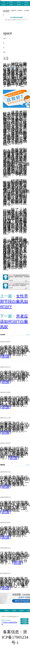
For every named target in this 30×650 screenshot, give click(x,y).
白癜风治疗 (20, 10)
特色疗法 (4, 4)
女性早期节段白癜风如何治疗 (14, 301)
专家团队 (14, 610)
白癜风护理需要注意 (5, 497)
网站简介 (7, 610)
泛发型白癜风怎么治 (5, 548)
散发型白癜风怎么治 (5, 573)
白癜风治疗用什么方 (5, 367)
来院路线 (19, 4)
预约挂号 (26, 4)
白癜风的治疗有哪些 (5, 392)
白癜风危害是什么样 (5, 471)
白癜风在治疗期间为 (5, 341)
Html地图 (25, 619)
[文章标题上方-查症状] (16, 15)
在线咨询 (26, 2)
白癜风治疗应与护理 (5, 443)
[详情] (5, 356)
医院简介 (11, 2)
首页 (4, 2)
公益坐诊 (11, 4)
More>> (28, 334)
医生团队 (19, 2)
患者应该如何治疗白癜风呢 (14, 321)
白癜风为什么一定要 (5, 417)
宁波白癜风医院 (6, 10)
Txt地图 (25, 623)
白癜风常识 (13, 10)
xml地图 (25, 621)
